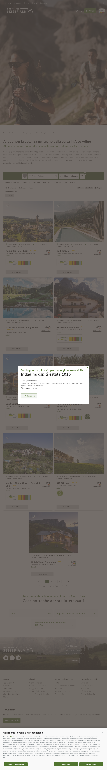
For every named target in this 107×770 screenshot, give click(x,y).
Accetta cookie (91, 764)
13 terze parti (13, 737)
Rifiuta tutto (66, 764)
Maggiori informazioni (16, 764)
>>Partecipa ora (29, 396)
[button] (103, 732)
